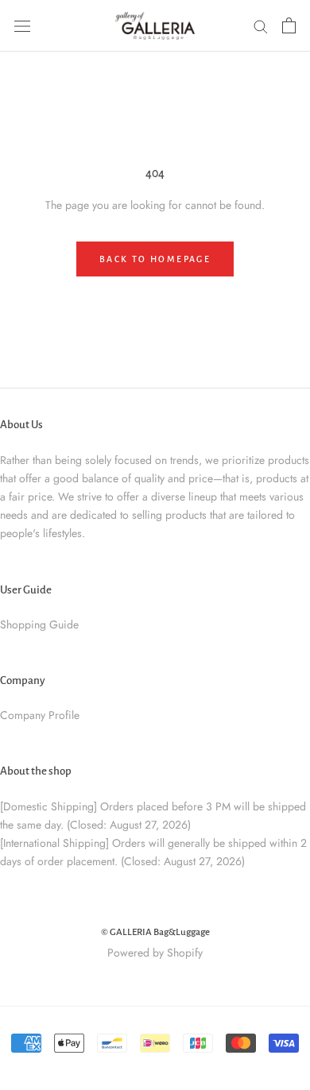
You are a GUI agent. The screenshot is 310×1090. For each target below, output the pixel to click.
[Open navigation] (22, 25)
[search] (261, 26)
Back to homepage (155, 259)
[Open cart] (289, 25)
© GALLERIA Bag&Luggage (155, 932)
